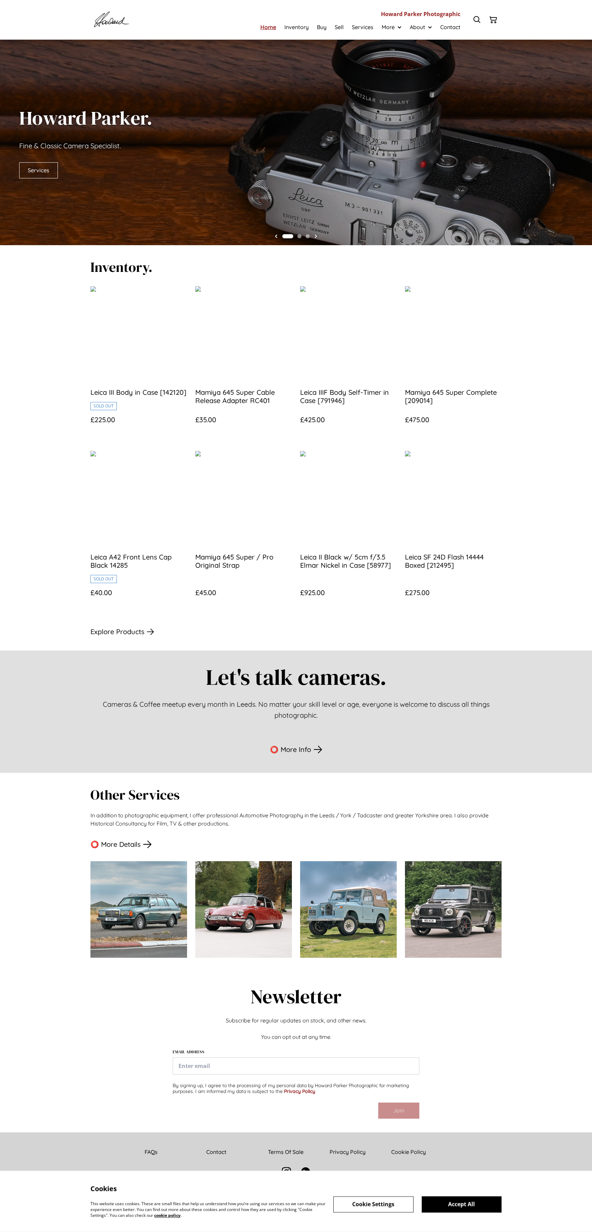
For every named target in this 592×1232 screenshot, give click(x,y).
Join (398, 1110)
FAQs (151, 1151)
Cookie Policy (408, 1151)
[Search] (477, 19)
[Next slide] (316, 236)
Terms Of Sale (286, 1151)
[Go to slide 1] (287, 236)
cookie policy (167, 1215)
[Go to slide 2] (299, 236)
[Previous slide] (276, 236)
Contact (216, 1151)
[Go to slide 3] (308, 236)
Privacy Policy (299, 1091)
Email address (188, 1052)
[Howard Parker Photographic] (111, 19)
